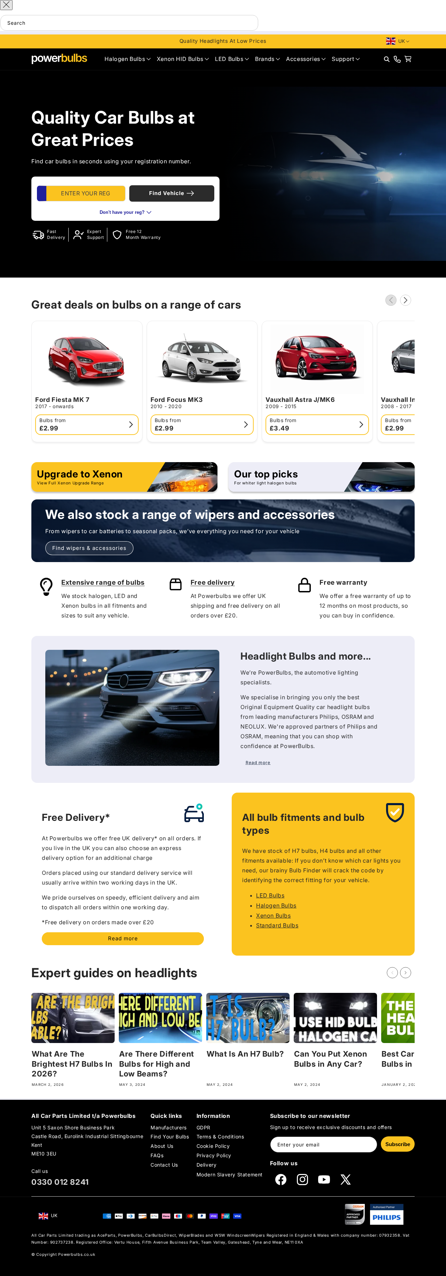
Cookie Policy (213, 1146)
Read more (123, 938)
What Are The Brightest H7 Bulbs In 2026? (72, 1063)
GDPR (203, 1127)
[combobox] (129, 23)
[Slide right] (405, 300)
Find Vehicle (166, 193)
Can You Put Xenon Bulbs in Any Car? (330, 1058)
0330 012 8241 (60, 1181)
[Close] (6, 5)
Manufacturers (169, 1127)
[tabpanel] (125, 199)
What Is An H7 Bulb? (245, 1053)
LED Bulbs (270, 895)
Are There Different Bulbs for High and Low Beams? (156, 1063)
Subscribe (397, 1144)
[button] (127, 59)
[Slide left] (391, 300)
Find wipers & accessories (89, 548)
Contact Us (164, 1165)
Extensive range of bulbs (103, 582)
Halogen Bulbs (276, 905)
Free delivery (213, 582)
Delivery (207, 1165)
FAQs (157, 1155)
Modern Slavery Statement (230, 1174)
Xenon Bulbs (273, 915)
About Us (162, 1146)
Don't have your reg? (122, 212)
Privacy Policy (214, 1155)
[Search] (250, 22)
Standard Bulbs (277, 925)
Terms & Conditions (220, 1136)
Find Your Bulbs (170, 1136)
